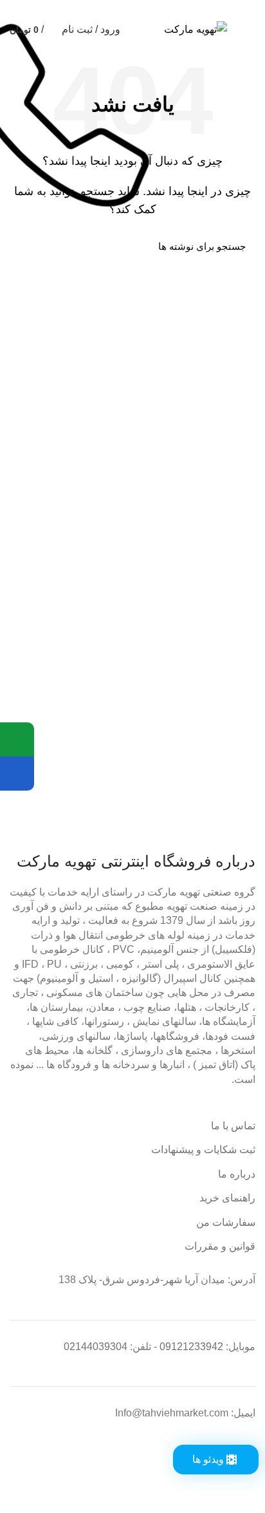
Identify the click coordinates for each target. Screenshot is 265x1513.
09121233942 (191, 1346)
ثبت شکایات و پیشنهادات (203, 1149)
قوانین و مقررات (220, 1246)
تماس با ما (233, 1125)
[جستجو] (27, 246)
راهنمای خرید (227, 1197)
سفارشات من (225, 1222)
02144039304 (95, 1346)
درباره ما (236, 1174)
